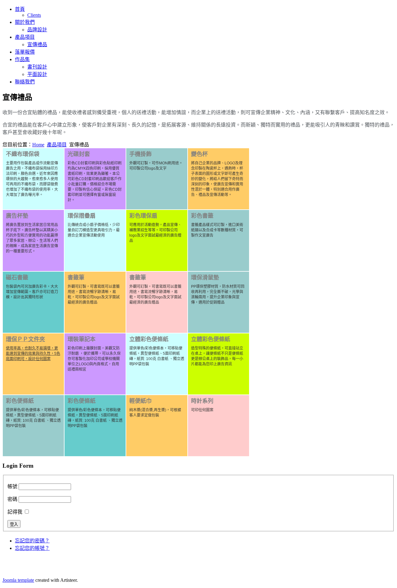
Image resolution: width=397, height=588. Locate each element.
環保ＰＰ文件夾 (25, 339)
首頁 (20, 9)
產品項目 (25, 37)
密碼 (12, 499)
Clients (34, 15)
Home (38, 144)
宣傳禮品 (37, 44)
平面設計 (37, 74)
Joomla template (18, 580)
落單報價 (25, 52)
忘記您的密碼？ (32, 540)
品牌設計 (37, 29)
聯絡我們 (25, 81)
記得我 (14, 511)
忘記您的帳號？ (32, 548)
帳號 (12, 486)
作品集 (22, 59)
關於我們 (25, 22)
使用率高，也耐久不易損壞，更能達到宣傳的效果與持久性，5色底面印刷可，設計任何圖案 (33, 353)
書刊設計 (37, 66)
